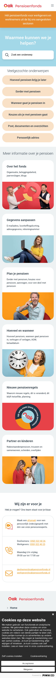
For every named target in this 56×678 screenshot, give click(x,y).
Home (13, 607)
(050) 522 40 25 (37, 544)
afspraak (31, 520)
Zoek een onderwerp (21, 54)
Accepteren (28, 663)
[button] (52, 5)
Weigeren (28, 669)
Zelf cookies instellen (12, 656)
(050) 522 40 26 (37, 541)
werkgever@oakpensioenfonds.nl (33, 572)
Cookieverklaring (38, 656)
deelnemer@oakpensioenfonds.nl (33, 569)
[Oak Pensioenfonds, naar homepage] (22, 5)
